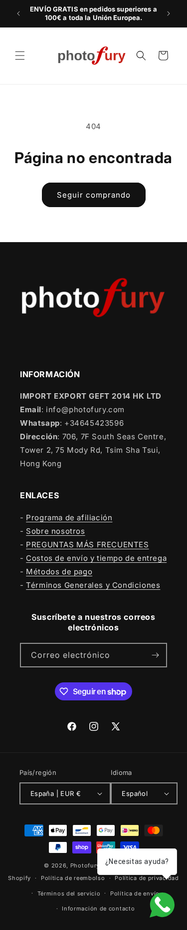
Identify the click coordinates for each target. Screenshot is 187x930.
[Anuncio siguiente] (169, 14)
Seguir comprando (94, 195)
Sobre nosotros (55, 531)
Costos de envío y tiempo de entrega (96, 558)
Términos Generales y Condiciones (93, 585)
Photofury (85, 865)
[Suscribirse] (155, 655)
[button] (20, 56)
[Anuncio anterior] (18, 14)
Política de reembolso (73, 877)
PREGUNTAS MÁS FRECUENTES (87, 544)
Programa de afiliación (69, 517)
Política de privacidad (147, 877)
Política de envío (135, 893)
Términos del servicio (69, 893)
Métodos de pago (59, 571)
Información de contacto (98, 908)
